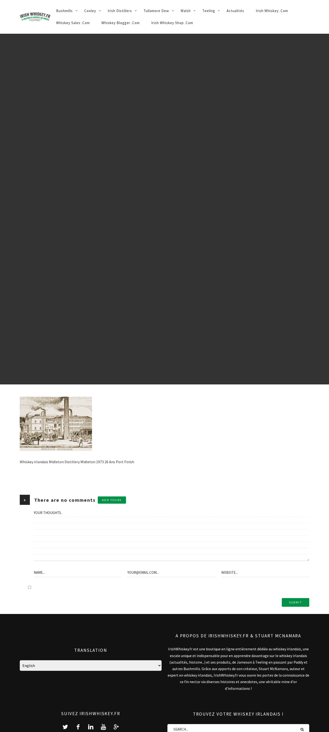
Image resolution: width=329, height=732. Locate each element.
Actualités (235, 10)
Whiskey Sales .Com (73, 22)
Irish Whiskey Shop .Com (172, 22)
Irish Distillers (120, 10)
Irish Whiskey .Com (272, 10)
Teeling (208, 10)
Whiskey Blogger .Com (120, 22)
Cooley (90, 10)
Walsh (186, 10)
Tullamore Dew (156, 10)
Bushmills (64, 10)
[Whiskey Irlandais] (35, 17)
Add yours (112, 500)
